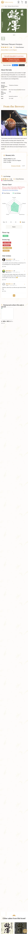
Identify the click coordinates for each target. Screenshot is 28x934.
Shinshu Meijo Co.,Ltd (6, 50)
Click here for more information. (10, 190)
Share (15, 65)
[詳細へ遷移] (7, 313)
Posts (22, 65)
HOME (2, 6)
